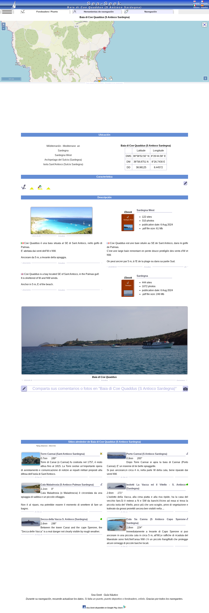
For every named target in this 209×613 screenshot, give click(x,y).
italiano (196, 7)
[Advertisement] (104, 106)
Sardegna (63, 150)
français (204, 3)
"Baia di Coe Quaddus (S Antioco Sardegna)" (104, 388)
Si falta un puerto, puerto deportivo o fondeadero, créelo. (115, 599)
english (196, 3)
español (204, 7)
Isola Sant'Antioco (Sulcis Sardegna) (63, 164)
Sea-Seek (104, 3)
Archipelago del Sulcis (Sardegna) (63, 159)
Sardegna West (63, 155)
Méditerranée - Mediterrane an (63, 146)
